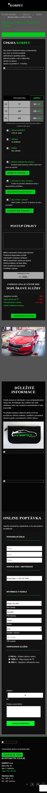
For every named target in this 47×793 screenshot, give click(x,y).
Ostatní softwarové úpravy (14, 305)
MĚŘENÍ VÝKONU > (17, 173)
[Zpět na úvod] (16, 5)
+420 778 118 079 (9, 771)
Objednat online (24, 316)
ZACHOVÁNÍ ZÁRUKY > (19, 211)
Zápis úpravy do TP (11, 299)
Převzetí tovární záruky (12, 302)
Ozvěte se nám (12, 755)
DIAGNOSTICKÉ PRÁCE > (20, 192)
